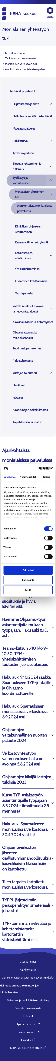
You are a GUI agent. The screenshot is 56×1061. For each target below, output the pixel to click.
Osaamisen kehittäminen (31, 281)
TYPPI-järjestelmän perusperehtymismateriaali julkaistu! (26, 905)
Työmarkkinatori (28, 1024)
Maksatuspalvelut (24, 128)
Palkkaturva (20, 141)
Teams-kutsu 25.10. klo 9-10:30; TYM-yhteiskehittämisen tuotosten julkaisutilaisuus (25, 656)
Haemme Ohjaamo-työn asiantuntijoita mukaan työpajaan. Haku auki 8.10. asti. (25, 627)
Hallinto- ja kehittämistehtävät (32, 116)
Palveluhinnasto (23, 360)
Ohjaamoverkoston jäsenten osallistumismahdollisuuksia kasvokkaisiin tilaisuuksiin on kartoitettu (26, 858)
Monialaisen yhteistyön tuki (29, 194)
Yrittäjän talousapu (25, 373)
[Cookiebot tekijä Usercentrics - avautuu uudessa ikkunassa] (40, 469)
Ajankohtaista (28, 969)
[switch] (48, 538)
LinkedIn (28, 1040)
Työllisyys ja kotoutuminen (21, 180)
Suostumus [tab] (10, 477)
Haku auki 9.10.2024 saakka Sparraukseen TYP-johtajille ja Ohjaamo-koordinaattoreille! (26, 685)
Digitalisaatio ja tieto (26, 104)
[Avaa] (50, 104)
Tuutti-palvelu (24, 293)
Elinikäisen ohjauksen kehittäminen (28, 229)
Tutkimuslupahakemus (27, 348)
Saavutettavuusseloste (28, 1008)
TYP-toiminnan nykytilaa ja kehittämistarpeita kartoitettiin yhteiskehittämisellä (26, 931)
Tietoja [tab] (46, 477)
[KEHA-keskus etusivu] (19, 13)
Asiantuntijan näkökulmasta (30, 410)
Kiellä (28, 590)
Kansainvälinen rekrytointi (31, 242)
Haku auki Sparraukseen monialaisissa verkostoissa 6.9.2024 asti (25, 711)
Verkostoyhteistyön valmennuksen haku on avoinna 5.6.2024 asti (22, 759)
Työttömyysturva (23, 153)
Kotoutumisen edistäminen (24, 255)
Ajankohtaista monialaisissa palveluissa (34, 208)
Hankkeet (19, 385)
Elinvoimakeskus (28, 1032)
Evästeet (28, 1016)
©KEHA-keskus (28, 961)
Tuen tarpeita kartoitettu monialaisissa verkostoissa (25, 884)
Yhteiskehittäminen (27, 268)
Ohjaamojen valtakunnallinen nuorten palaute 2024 (24, 735)
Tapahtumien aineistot (27, 422)
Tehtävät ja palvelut (22, 91)
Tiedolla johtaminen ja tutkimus (27, 166)
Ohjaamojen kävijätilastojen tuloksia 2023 (26, 779)
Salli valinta (28, 580)
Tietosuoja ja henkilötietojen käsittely (28, 1000)
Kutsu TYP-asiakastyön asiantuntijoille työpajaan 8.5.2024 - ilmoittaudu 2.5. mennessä (26, 803)
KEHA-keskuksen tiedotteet (28, 1048)
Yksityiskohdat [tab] (28, 477)
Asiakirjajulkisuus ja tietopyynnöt (33, 322)
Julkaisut (18, 397)
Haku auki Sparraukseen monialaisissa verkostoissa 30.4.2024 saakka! (25, 829)
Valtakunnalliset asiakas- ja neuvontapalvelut (28, 308)
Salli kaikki (28, 570)
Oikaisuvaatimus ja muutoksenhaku (25, 335)
